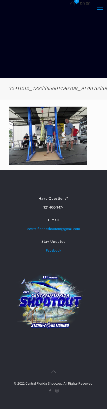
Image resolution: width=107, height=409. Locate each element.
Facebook (53, 250)
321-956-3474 (53, 207)
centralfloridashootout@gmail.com (53, 229)
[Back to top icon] (53, 371)
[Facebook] (50, 391)
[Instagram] (57, 391)
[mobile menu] (100, 7)
